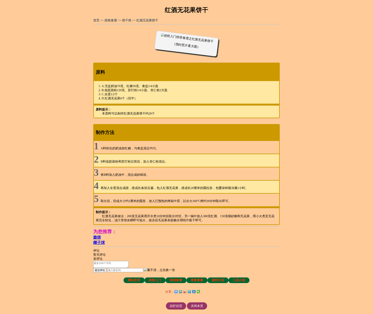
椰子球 (99, 242)
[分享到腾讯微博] (189, 291)
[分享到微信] (198, 291)
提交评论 (100, 270)
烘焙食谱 (111, 20)
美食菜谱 (197, 280)
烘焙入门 (155, 280)
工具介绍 (239, 280)
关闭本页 (197, 306)
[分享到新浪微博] (185, 291)
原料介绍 (218, 280)
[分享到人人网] (194, 291)
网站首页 (134, 280)
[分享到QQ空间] (180, 291)
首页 (96, 20)
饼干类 (126, 20)
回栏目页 (176, 306)
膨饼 (97, 237)
